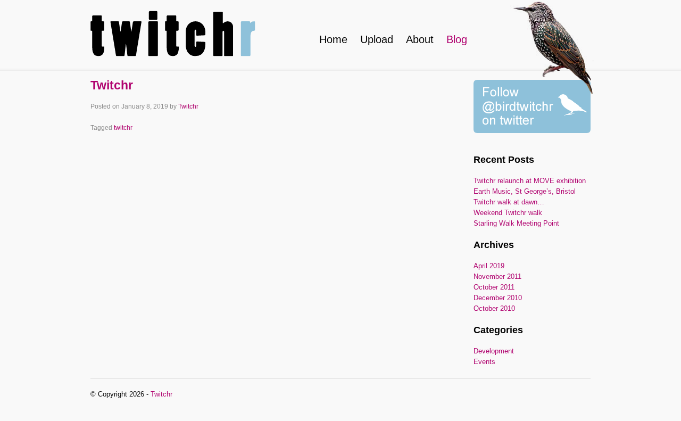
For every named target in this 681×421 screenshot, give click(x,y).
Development (494, 351)
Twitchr (111, 85)
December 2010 (498, 298)
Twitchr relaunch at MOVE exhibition (530, 181)
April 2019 (489, 266)
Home (333, 39)
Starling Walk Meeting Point (516, 223)
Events (484, 362)
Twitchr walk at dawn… (509, 202)
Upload (376, 39)
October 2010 (494, 308)
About (420, 39)
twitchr (123, 127)
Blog (456, 39)
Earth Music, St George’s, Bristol (525, 191)
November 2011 (497, 276)
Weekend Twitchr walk (508, 213)
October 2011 (494, 287)
